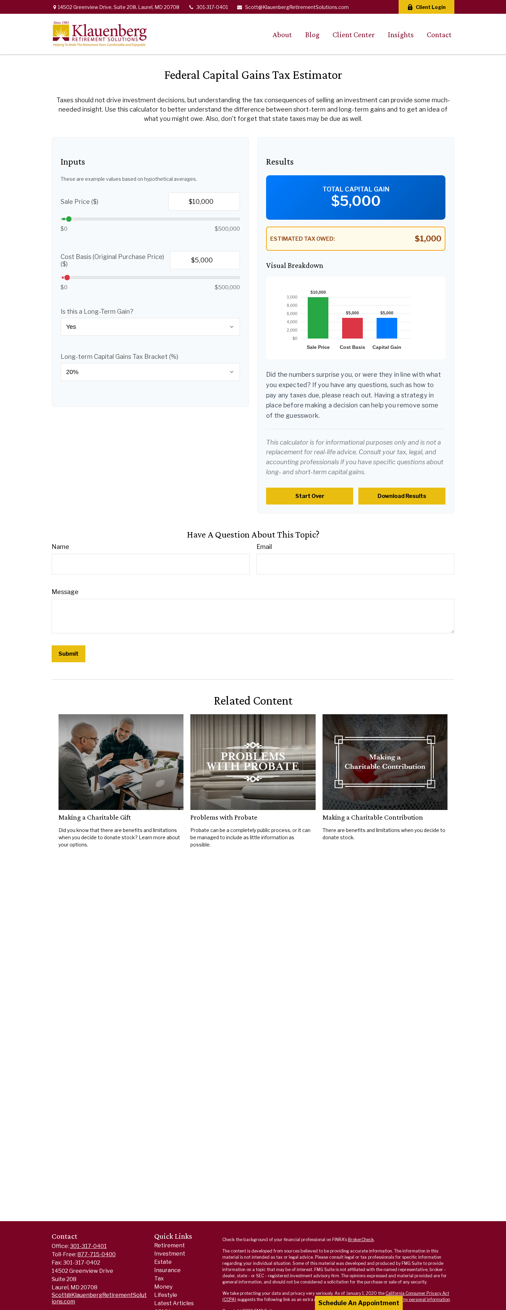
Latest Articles (174, 1303)
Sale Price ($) (79, 201)
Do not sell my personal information (415, 1299)
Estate (163, 1262)
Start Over (309, 496)
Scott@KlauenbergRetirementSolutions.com (297, 7)
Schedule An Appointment (358, 1303)
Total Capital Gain (356, 189)
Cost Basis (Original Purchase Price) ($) (112, 260)
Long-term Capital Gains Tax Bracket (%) (119, 356)
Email (264, 546)
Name (60, 546)
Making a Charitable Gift (95, 817)
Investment (169, 1253)
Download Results (402, 496)
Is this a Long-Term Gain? (97, 311)
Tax (159, 1278)
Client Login (431, 7)
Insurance (167, 1270)
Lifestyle (165, 1295)
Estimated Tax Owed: (302, 239)
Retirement (169, 1245)
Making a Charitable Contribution (373, 817)
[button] (282, 34)
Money (163, 1286)
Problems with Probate (223, 817)
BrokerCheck (361, 1239)
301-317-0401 (212, 7)
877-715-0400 (96, 1254)
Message (65, 591)
